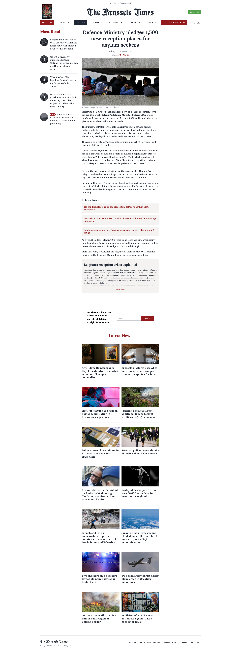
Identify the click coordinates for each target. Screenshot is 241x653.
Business (97, 22)
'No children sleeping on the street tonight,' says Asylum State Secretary (116, 208)
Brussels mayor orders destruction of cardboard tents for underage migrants (120, 220)
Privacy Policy (170, 642)
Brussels (64, 22)
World (152, 22)
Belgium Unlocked (174, 22)
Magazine (47, 22)
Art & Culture (116, 22)
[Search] (193, 22)
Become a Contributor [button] (150, 642)
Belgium (80, 22)
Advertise (132, 642)
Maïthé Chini (122, 55)
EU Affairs (136, 22)
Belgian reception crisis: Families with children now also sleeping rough (119, 231)
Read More (120, 289)
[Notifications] (198, 22)
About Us (195, 642)
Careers (183, 642)
